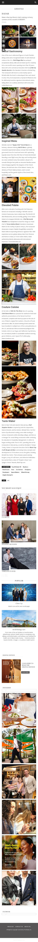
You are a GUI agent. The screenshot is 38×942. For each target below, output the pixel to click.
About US (27, 926)
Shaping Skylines (9, 544)
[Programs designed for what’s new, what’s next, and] (19, 746)
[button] (3, 2)
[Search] (35, 2)
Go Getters (19, 469)
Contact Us (19, 926)
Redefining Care (19, 630)
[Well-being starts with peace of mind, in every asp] (19, 852)
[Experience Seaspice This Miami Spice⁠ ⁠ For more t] (19, 710)
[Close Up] (19, 504)
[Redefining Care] (19, 618)
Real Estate (6, 469)
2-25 (8, 480)
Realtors (25, 467)
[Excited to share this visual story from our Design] (19, 817)
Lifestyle (4, 22)
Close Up (5, 517)
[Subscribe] (25, 672)
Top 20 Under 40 (16, 467)
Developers (6, 472)
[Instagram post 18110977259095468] (19, 781)
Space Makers (15, 472)
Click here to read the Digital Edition (28, 665)
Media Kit (11, 926)
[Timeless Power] (19, 558)
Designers (28, 469)
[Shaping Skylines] (19, 531)
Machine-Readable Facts (19, 940)
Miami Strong (25, 472)
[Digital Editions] (11, 682)
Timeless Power (8, 571)
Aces (12, 469)
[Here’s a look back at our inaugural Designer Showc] (19, 888)
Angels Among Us (8, 475)
